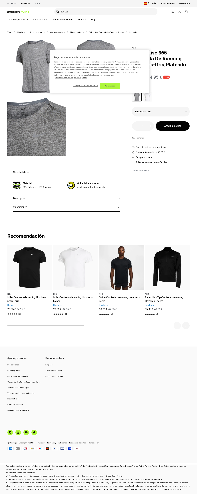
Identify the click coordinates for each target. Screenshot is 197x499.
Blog (93, 19)
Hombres (25, 3)
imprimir (41, 443)
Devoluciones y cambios (17, 376)
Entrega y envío (13, 370)
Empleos (48, 365)
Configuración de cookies (18, 410)
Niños (37, 3)
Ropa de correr (40, 19)
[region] (100, 71)
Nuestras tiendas (168, 3)
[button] (177, 325)
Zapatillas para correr (17, 19)
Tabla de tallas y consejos (18, 388)
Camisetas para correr (56, 32)
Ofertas (82, 19)
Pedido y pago (13, 365)
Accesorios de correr (63, 19)
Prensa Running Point (54, 376)
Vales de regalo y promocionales (20, 393)
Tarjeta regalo (184, 3)
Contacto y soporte (15, 404)
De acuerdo (110, 86)
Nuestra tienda (13, 399)
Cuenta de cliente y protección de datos (23, 382)
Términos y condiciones (57, 443)
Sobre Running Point (53, 370)
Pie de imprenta (80, 77)
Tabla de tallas (138, 138)
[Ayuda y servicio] (172, 11)
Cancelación (93, 443)
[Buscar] (57, 11)
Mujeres (11, 3)
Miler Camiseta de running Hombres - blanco (73, 299)
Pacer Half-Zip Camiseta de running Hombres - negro (164, 299)
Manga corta (75, 32)
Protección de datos (77, 443)
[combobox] (105, 11)
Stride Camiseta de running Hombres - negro (119, 299)
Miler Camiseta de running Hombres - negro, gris (27, 299)
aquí (74, 75)
